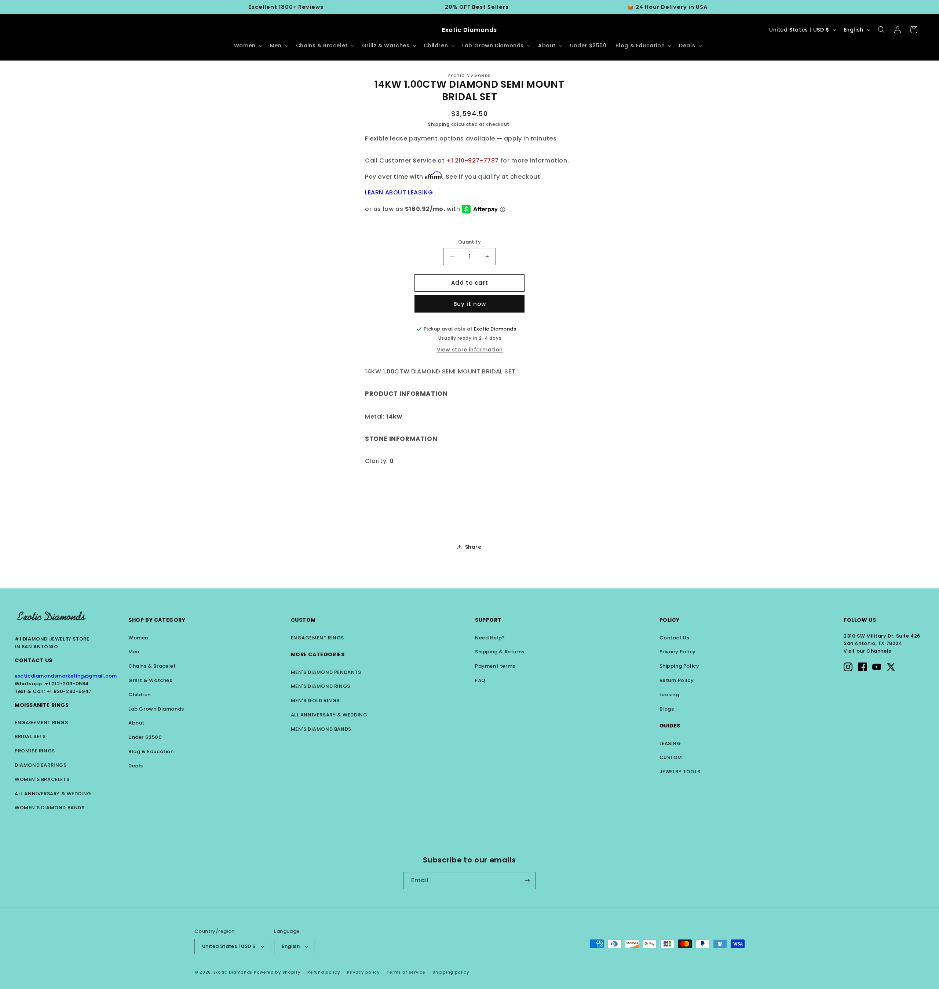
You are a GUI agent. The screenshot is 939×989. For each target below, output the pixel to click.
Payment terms (495, 666)
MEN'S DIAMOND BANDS (321, 729)
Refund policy (323, 972)
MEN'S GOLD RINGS (315, 700)
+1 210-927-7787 (473, 160)
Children (139, 694)
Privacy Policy (678, 651)
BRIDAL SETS (30, 736)
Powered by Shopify (277, 972)
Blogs (667, 708)
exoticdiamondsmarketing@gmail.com (66, 675)
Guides (670, 725)
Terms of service (406, 972)
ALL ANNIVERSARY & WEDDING (53, 793)
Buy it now (469, 304)
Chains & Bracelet (152, 666)
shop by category (157, 620)
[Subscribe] (527, 880)
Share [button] (473, 547)
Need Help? (490, 637)
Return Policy (677, 680)
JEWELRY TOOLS (680, 771)
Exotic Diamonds (233, 972)
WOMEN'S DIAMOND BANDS (50, 807)
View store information (470, 349)
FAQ (480, 680)
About (136, 722)
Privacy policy (363, 972)
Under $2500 (145, 737)
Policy (670, 620)
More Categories (318, 654)
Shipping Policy (679, 666)
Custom (303, 620)
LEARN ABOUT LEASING (399, 192)
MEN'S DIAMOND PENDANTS (326, 672)
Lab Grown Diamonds (156, 708)
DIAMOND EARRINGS (41, 765)
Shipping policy (450, 972)
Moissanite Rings (42, 705)
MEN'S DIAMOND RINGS (320, 686)
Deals (135, 765)
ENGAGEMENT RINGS (41, 722)
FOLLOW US (860, 620)
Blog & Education (151, 751)
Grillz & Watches (150, 680)
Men (133, 651)
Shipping (439, 124)
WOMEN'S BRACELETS (42, 779)
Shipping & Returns (500, 651)
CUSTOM (671, 757)
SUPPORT (488, 620)
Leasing (669, 694)
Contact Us (33, 660)
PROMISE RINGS (35, 750)
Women (138, 637)
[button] (248, 45)
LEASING (670, 743)
